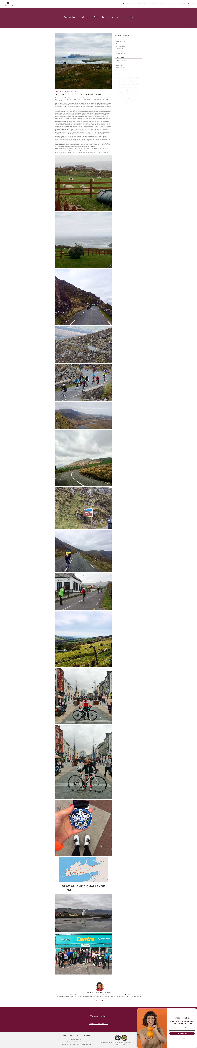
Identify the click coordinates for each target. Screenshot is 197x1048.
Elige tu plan (163, 3)
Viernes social (119, 48)
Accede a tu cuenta (67, 1035)
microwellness (133, 87)
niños (129, 90)
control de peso (137, 78)
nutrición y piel (135, 90)
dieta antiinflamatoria (134, 81)
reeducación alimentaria (128, 96)
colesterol (119, 78)
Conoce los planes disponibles (98, 1023)
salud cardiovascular (123, 99)
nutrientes (119, 93)
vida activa (129, 102)
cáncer (120, 81)
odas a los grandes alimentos (135, 93)
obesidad (125, 93)
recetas (119, 96)
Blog (170, 3)
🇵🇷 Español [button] (191, 3)
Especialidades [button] (153, 3)
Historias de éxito (142, 3)
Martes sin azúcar (120, 41)
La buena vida (119, 65)
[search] (123, 3)
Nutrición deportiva (120, 67)
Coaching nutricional (121, 63)
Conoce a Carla (130, 3)
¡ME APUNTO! (182, 1033)
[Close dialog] (195, 1010)
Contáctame (182, 3)
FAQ (176, 3)
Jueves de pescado (120, 46)
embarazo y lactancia (125, 87)
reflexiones (137, 96)
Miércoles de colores (121, 43)
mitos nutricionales (122, 90)
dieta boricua (134, 84)
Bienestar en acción (121, 60)
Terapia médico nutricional (122, 70)
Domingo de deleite (121, 53)
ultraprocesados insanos (133, 99)
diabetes (125, 81)
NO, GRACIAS (182, 1038)
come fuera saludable (127, 78)
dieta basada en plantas (124, 84)
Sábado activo (119, 51)
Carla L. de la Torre (71, 91)
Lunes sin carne (120, 39)
